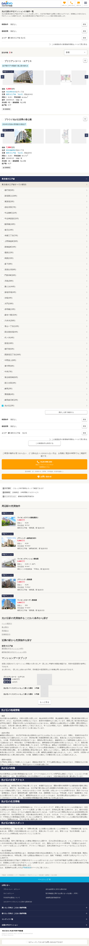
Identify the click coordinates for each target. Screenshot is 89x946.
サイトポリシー (8, 893)
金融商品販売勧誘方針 (53, 897)
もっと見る (44, 702)
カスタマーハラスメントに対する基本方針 (17, 902)
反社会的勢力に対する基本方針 (56, 889)
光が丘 (20, 94)
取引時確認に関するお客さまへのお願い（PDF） (62, 893)
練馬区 (13, 150)
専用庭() (5, 631)
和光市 (13, 92)
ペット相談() (7, 623)
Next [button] (86, 77)
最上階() (5, 627)
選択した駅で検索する (66, 412)
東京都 (8, 150)
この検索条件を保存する (44, 443)
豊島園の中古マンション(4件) (12, 648)
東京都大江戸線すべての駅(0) (14, 184)
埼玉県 (8, 92)
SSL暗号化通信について (11, 897)
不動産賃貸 (27, 867)
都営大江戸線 (11, 94)
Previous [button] (2, 77)
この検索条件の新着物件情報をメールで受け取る (69, 44)
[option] (23, 77)
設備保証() (6, 634)
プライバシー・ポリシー (11, 889)
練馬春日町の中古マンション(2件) (14, 652)
